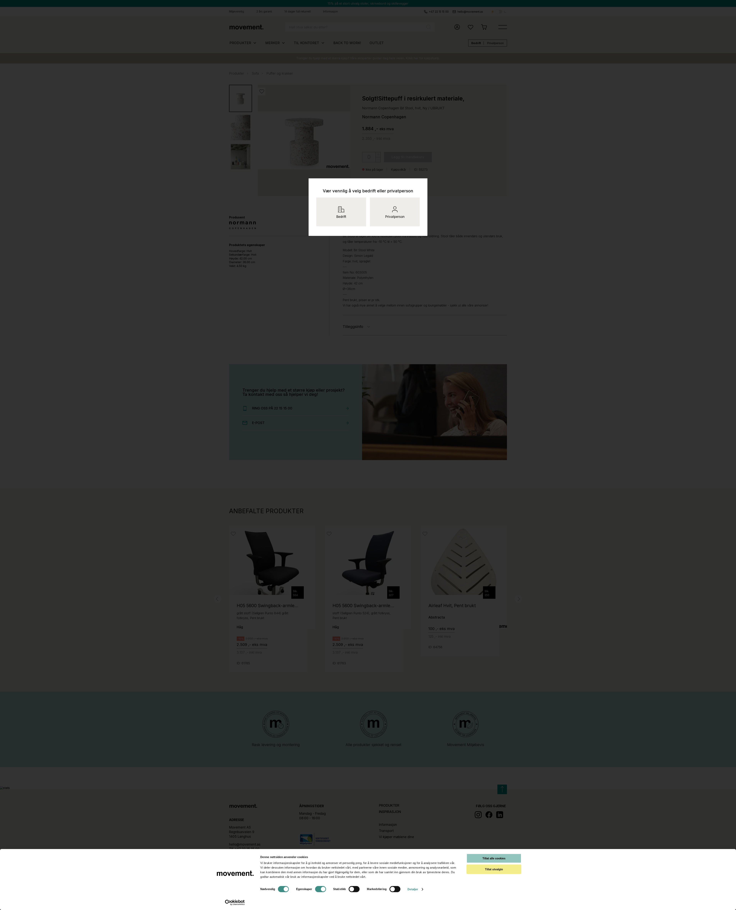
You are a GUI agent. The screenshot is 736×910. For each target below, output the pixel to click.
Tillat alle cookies (493, 858)
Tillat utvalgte (494, 869)
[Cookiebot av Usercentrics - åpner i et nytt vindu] (235, 902)
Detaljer (412, 889)
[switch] (320, 889)
